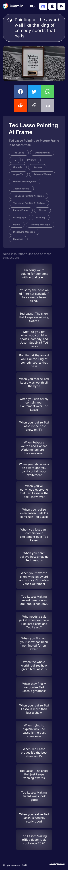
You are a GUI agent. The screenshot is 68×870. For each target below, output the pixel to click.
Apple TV (18, 174)
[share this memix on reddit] (20, 105)
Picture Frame (20, 210)
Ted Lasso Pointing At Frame (28, 195)
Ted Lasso (18, 152)
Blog (33, 6)
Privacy (61, 863)
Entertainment (42, 152)
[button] (34, 105)
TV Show (31, 159)
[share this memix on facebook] (20, 91)
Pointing (40, 217)
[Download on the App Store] (52, 6)
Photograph (19, 217)
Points (16, 224)
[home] (13, 6)
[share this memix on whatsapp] (47, 91)
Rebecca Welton (42, 174)
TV (14, 159)
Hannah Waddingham (24, 181)
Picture (42, 210)
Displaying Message (24, 231)
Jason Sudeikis (21, 188)
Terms (53, 863)
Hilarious (37, 167)
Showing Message (40, 224)
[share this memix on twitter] (34, 91)
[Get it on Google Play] (61, 6)
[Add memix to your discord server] (43, 6)
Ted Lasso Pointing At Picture (29, 203)
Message (18, 239)
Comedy (17, 167)
